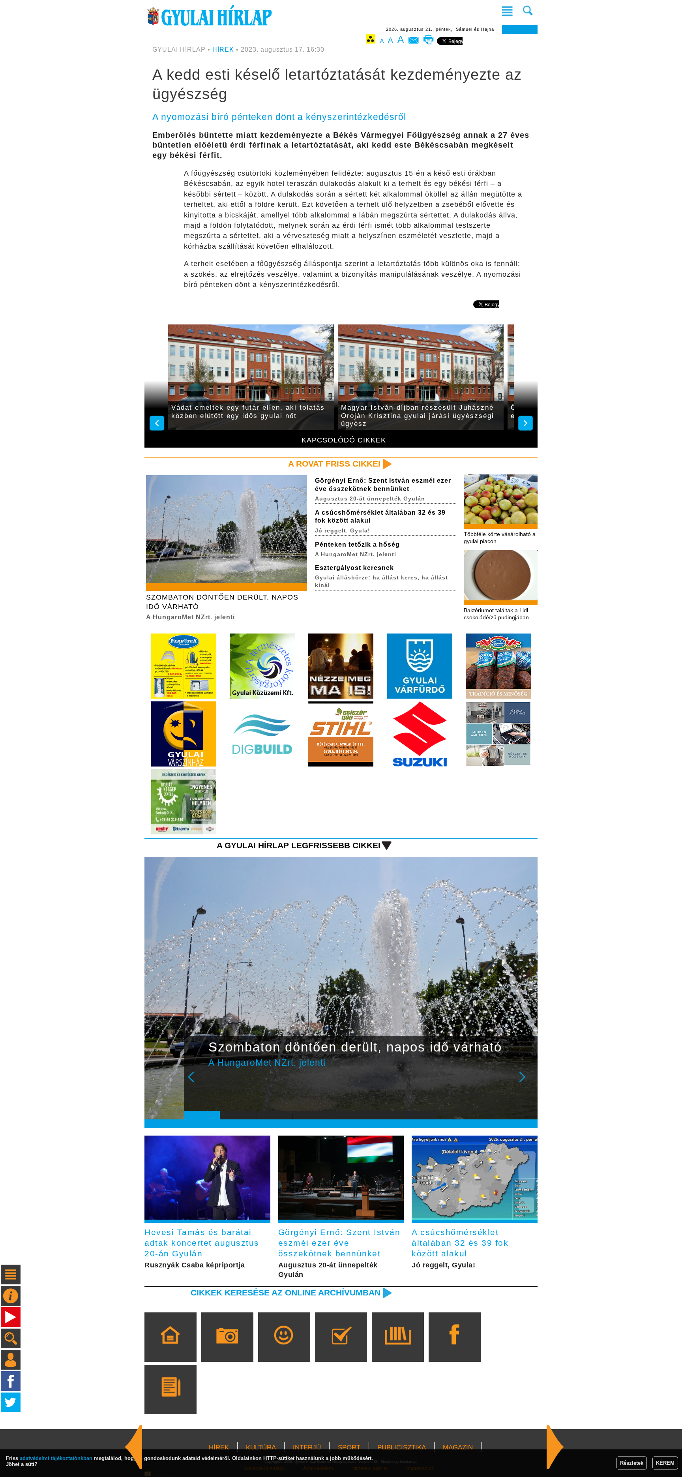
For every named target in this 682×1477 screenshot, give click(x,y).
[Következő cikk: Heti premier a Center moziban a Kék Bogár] (134, 1447)
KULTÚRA (261, 1447)
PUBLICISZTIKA (401, 1447)
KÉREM (665, 1463)
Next (526, 1082)
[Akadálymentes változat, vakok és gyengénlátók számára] (370, 40)
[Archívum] (397, 1348)
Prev (196, 1082)
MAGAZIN (458, 1447)
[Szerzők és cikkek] (170, 1401)
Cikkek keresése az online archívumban (285, 1292)
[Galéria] (227, 1348)
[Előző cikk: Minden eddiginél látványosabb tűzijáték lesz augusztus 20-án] (555, 1447)
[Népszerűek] (284, 1348)
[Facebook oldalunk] (454, 1348)
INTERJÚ (307, 1447)
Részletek (631, 1463)
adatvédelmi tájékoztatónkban (56, 1458)
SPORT (349, 1447)
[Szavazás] (341, 1348)
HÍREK (223, 49)
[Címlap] (170, 1348)
